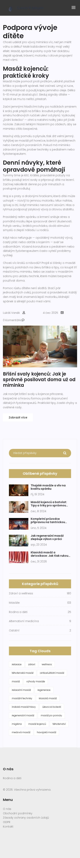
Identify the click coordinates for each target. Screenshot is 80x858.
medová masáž (21, 732)
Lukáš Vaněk (11, 313)
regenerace (43, 690)
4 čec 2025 (50, 313)
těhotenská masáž (22, 673)
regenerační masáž (23, 715)
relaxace (17, 664)
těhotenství (59, 724)
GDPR (6, 822)
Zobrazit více (18, 417)
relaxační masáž (21, 690)
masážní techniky (22, 698)
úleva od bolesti (51, 706)
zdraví (31, 664)
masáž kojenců (37, 724)
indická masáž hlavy (24, 706)
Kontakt (8, 826)
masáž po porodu (51, 715)
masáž (16, 681)
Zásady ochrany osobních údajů (26, 818)
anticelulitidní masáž (52, 673)
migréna (17, 724)
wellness (47, 664)
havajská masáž (46, 732)
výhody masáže (35, 681)
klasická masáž (48, 698)
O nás (7, 809)
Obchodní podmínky (17, 813)
